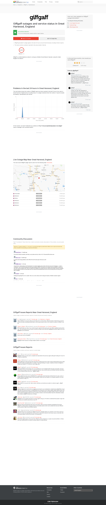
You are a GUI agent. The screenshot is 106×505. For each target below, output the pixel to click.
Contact (57, 2)
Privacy (51, 2)
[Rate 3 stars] (79, 63)
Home (33, 2)
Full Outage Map (53, 38)
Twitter (61, 490)
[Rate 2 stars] (77, 63)
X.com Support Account (75, 23)
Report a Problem (27, 38)
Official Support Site (74, 27)
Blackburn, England (45, 319)
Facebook (62, 492)
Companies (40, 2)
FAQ (46, 2)
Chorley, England (52, 326)
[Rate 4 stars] (82, 63)
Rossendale (49, 162)
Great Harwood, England (56, 338)
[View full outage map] (39, 178)
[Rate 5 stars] (84, 63)
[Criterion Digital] (53, 501)
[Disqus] (39, 265)
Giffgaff (25, 4)
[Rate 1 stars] (75, 63)
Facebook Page (73, 25)
